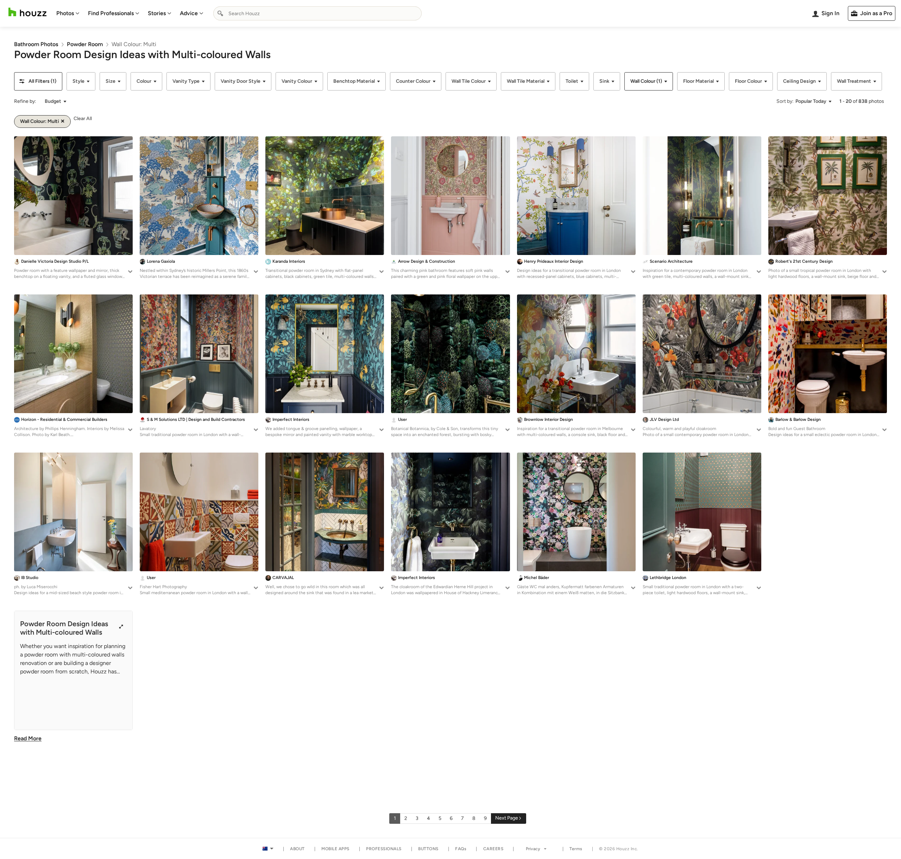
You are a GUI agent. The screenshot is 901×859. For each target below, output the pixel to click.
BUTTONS (428, 848)
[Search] (220, 13)
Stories (157, 13)
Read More (28, 738)
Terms (575, 848)
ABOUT (297, 848)
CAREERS (493, 848)
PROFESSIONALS (384, 848)
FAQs (460, 848)
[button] (38, 81)
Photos (65, 13)
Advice (189, 13)
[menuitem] (68, 13)
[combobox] (317, 13)
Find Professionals (111, 13)
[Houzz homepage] (27, 12)
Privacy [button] (533, 848)
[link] (36, 44)
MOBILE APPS (335, 848)
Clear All (83, 119)
